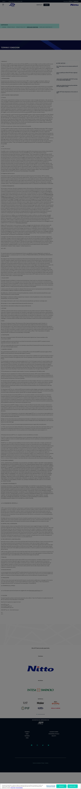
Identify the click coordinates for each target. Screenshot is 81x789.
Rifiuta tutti (61, 786)
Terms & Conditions (19, 787)
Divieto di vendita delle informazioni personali (50, 786)
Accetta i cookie (72, 786)
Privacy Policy (13, 787)
